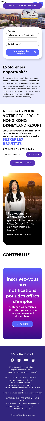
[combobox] (22, 44)
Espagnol (28, 408)
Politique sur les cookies (20, 382)
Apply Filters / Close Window (22, 6)
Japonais (31, 406)
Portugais (16, 408)
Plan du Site (9, 377)
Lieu (9, 40)
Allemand (20, 406)
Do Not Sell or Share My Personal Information (22, 388)
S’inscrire (22, 323)
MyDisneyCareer (35, 393)
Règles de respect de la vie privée (21, 380)
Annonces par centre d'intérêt (20, 385)
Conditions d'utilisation (27, 377)
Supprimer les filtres (22, 163)
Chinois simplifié (11, 403)
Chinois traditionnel (29, 403)
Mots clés (11, 31)
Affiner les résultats (18, 149)
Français (9, 406)
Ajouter (34, 154)
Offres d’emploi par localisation (21, 367)
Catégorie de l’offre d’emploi (21, 369)
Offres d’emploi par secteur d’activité (22, 372)
